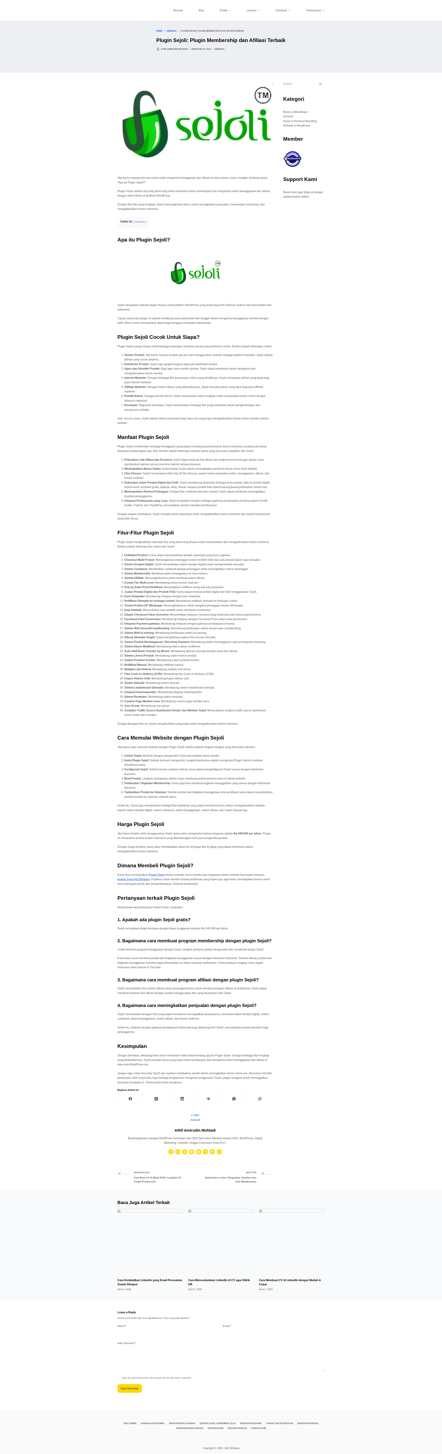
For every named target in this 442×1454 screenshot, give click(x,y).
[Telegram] (208, 1098)
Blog (201, 10)
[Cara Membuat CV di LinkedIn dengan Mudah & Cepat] (292, 1242)
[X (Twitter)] (156, 1098)
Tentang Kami (313, 10)
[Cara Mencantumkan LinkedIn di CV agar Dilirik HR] (221, 1242)
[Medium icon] (205, 1151)
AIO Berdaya (232, 1448)
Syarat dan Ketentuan (279, 1423)
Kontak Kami (258, 1428)
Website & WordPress (296, 125)
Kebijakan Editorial (153, 1423)
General (220, 49)
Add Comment (126, 1343)
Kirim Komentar (129, 1388)
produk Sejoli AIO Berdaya (133, 879)
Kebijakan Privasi (307, 1423)
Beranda (178, 10)
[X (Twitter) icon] (191, 1151)
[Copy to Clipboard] (260, 1098)
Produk (224, 10)
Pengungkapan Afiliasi (189, 1428)
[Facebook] (130, 1098)
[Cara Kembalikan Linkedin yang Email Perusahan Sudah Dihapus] (150, 1242)
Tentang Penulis (237, 1428)
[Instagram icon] (198, 1151)
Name (121, 1326)
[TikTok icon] (219, 1151)
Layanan (251, 10)
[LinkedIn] (182, 1098)
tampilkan (140, 221)
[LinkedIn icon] (177, 1151)
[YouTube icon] (212, 1151)
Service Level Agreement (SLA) (218, 1423)
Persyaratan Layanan (182, 1423)
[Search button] (320, 84)
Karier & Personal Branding (300, 121)
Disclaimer (130, 1423)
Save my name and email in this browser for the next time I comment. (157, 1378)
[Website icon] (184, 1151)
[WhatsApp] (234, 1098)
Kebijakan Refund (251, 1423)
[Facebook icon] (171, 1151)
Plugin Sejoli (156, 874)
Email (227, 1326)
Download (281, 10)
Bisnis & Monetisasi (295, 111)
